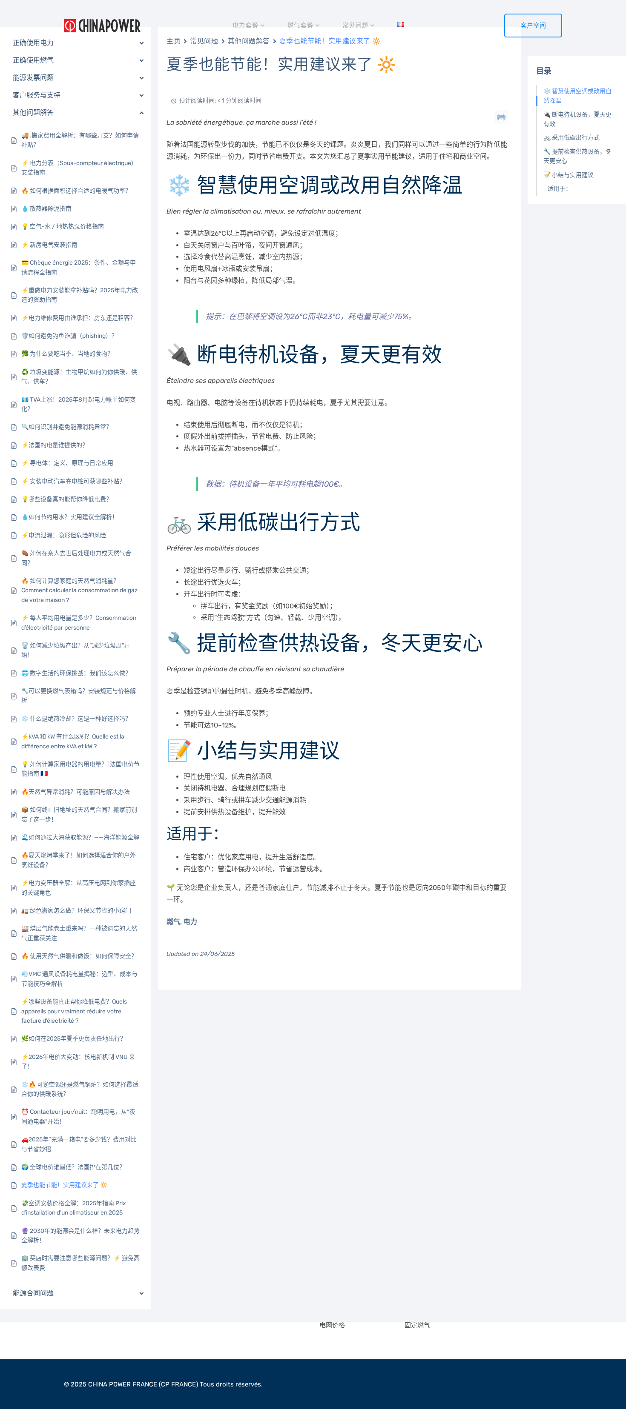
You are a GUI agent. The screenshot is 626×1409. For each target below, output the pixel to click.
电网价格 (332, 1325)
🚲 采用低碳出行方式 (571, 137)
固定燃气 (417, 1325)
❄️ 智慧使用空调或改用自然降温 (577, 96)
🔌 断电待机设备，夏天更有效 (577, 119)
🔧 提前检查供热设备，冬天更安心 (577, 156)
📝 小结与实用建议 (568, 175)
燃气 (173, 922)
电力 (190, 922)
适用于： (559, 188)
